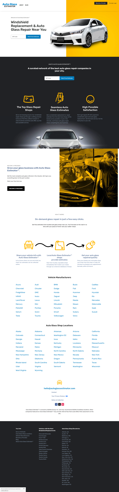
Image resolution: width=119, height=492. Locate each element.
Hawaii (37, 339)
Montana (38, 351)
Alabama (38, 331)
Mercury (19, 304)
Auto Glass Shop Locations (24, 434)
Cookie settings (4, 490)
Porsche (57, 308)
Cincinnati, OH (66, 439)
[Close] (23, 488)
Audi (37, 285)
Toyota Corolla (43, 457)
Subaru (76, 312)
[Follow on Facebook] (56, 404)
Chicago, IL (65, 437)
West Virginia (21, 370)
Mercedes (96, 300)
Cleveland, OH (66, 441)
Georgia (19, 339)
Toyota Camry (43, 455)
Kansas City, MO (67, 451)
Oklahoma (39, 359)
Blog (26, 5)
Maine (37, 347)
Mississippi (20, 351)
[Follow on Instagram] (62, 404)
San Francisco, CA (67, 476)
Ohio (18, 359)
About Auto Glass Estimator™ (24, 441)
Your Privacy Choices (58, 396)
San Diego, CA (66, 474)
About (21, 5)
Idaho (75, 339)
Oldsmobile (96, 304)
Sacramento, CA (67, 469)
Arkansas (57, 331)
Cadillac (95, 285)
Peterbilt (19, 308)
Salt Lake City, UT (67, 471)
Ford (94, 288)
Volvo (75, 316)
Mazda (75, 300)
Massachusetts (98, 343)
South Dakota (59, 362)
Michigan (57, 347)
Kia (93, 296)
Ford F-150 (42, 437)
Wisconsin (96, 366)
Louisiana (77, 343)
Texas (94, 362)
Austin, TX (65, 434)
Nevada (76, 355)
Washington (78, 366)
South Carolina (41, 362)
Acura (18, 285)
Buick (75, 285)
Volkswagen (59, 316)
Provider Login (113, 3)
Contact (54, 392)
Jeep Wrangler (43, 451)
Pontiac (38, 308)
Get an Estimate (20, 432)
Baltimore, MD (66, 436)
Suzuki (94, 312)
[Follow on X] (59, 404)
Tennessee (77, 362)
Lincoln (57, 300)
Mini (36, 304)
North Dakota (78, 351)
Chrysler (38, 288)
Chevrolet (20, 288)
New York (95, 355)
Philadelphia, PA (67, 461)
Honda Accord (43, 439)
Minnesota (77, 347)
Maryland (19, 347)
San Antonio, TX (67, 473)
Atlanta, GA (65, 432)
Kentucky (57, 343)
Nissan (75, 304)
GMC (37, 292)
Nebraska (95, 351)
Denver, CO (65, 445)
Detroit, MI (65, 447)
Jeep (75, 296)
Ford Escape (42, 436)
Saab (94, 308)
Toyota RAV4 (42, 459)
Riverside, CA (66, 467)
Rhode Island (21, 362)
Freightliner (20, 292)
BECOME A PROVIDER (16, 188)
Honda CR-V (42, 443)
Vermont (57, 366)
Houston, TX (65, 449)
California (96, 331)
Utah (18, 366)
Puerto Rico (96, 359)
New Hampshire (22, 355)
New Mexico (59, 355)
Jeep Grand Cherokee (45, 449)
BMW (56, 285)
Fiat (74, 288)
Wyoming (38, 370)
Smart (56, 312)
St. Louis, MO (66, 482)
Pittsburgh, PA (66, 463)
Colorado (19, 335)
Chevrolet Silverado (45, 434)
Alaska (18, 331)
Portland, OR (65, 465)
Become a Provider (101, 3)
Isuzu (37, 296)
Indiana (19, 343)
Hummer (76, 292)
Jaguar (57, 296)
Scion (37, 312)
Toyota (37, 316)
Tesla (18, 316)
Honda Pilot (42, 447)
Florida (94, 335)
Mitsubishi (58, 304)
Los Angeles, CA (67, 455)
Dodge (56, 288)
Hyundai (95, 292)
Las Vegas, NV (66, 453)
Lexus (37, 300)
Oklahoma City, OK (67, 459)
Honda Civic (42, 441)
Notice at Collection (58, 400)
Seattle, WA (65, 480)
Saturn (18, 312)
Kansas (38, 343)
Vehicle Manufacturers (22, 435)
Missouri (95, 347)
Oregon (57, 359)
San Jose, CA (66, 478)
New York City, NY (67, 457)
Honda (56, 292)
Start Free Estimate (33, 36)
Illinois (94, 339)
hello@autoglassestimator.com (59, 388)
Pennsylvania (78, 359)
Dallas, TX (65, 443)
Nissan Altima (43, 453)
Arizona (76, 331)
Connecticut (40, 335)
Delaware (76, 335)
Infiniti (18, 296)
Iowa (56, 339)
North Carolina (60, 351)
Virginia (38, 366)
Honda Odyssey (43, 445)
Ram (75, 308)
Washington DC (60, 335)
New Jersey (39, 355)
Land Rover (20, 300)
